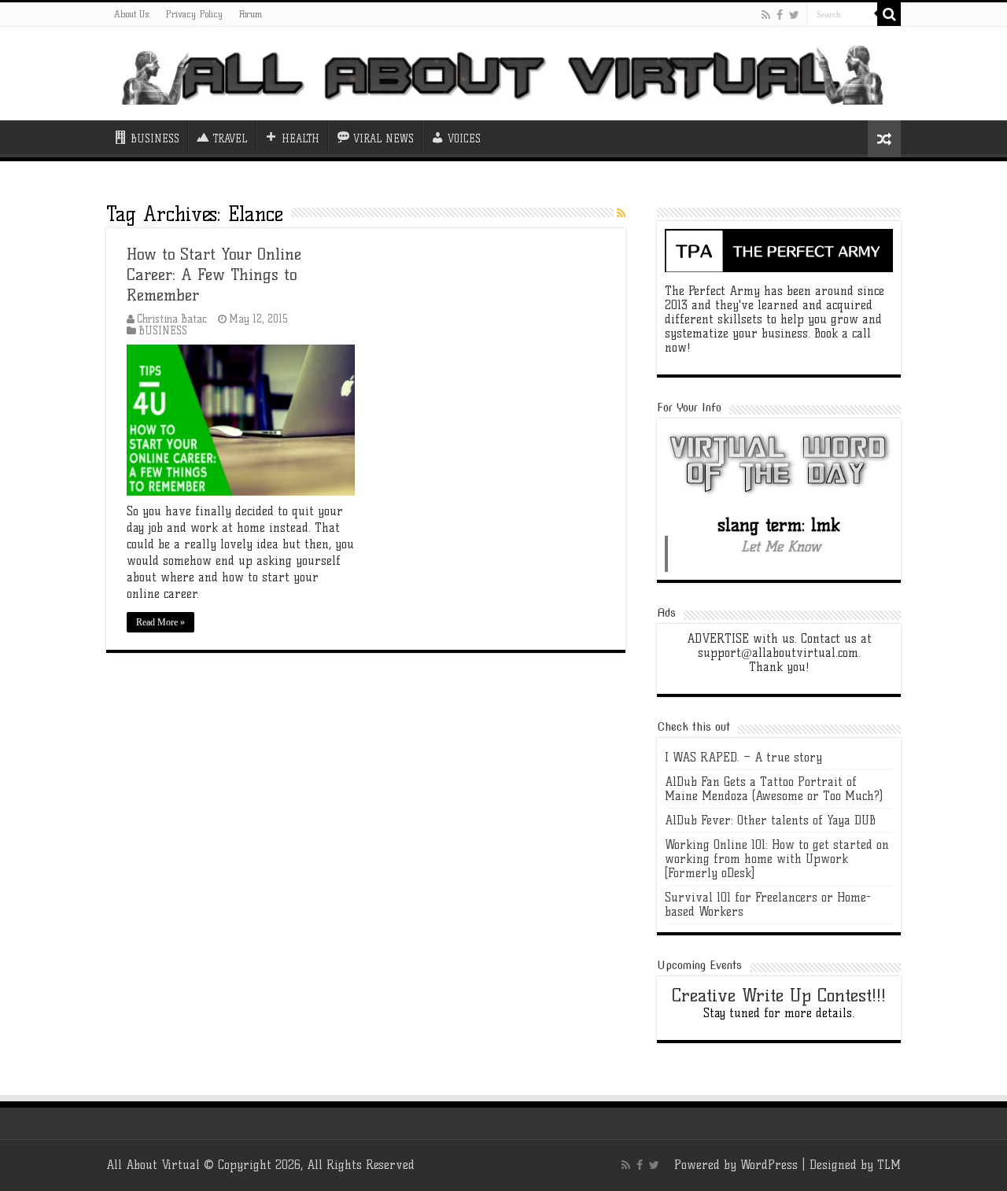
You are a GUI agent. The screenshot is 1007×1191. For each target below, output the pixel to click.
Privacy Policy (194, 14)
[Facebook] (779, 15)
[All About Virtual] (503, 73)
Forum (250, 14)
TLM (889, 1165)
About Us (131, 14)
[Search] (889, 14)
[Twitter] (794, 15)
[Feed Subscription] (621, 213)
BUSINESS (162, 331)
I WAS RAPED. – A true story (743, 757)
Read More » (160, 622)
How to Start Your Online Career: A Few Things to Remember (214, 274)
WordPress (769, 1165)
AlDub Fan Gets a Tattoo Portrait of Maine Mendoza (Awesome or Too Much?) (774, 789)
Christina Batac (172, 319)
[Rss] (766, 15)
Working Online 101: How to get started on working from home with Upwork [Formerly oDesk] (777, 859)
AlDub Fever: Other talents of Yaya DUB (770, 820)
